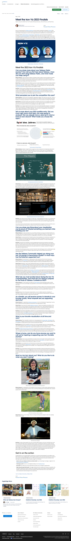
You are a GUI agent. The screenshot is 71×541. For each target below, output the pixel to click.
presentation (28, 325)
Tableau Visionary (45, 265)
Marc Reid (52, 273)
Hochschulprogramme (36, 525)
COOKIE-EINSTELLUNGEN (5, 538)
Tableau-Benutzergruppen (37, 516)
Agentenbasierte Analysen (22, 514)
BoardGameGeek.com (37, 90)
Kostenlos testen (8, 516)
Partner (48, 512)
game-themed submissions (24, 35)
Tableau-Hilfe (60, 518)
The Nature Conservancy (32, 302)
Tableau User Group (35, 271)
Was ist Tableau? (21, 512)
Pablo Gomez (25, 265)
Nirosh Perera (31, 34)
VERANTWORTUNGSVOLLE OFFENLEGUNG (27, 536)
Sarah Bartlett (34, 272)
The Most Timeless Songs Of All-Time (26, 328)
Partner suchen (49, 514)
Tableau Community (9, 13)
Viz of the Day (19, 86)
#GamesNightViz (50, 89)
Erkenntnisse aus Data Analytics (23, 518)
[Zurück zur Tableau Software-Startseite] (5, 1)
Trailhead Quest (41, 463)
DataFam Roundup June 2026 (57, 500)
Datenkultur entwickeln (21, 516)
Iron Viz (13, 13)
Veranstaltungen (35, 526)
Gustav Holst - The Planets (47, 320)
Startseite (3, 13)
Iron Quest (25, 260)
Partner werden (49, 516)
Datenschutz (17, 536)
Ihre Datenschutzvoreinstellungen (17, 538)
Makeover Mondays (20, 85)
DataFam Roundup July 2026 (34, 500)
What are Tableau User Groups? (12, 500)
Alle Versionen (60, 519)
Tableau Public (45, 70)
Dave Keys (37, 270)
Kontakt (19, 521)
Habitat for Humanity (34, 305)
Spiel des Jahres (32, 147)
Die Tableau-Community (37, 512)
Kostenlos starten (56, 9)
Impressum (3, 536)
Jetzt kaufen (65, 9)
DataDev (34, 519)
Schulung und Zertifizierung (62, 516)
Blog (5, 13)
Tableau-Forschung (21, 519)
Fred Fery (32, 270)
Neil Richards (18, 321)
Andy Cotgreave (37, 282)
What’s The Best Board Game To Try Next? (33, 216)
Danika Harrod (21, 25)
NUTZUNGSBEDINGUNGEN (10, 536)
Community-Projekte (36, 521)
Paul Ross (38, 34)
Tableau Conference (29, 30)
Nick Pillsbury (42, 340)
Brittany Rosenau (26, 34)
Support (59, 512)
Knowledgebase (60, 514)
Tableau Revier (35, 523)
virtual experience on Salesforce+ (22, 462)
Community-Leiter (36, 518)
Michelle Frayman (45, 273)
